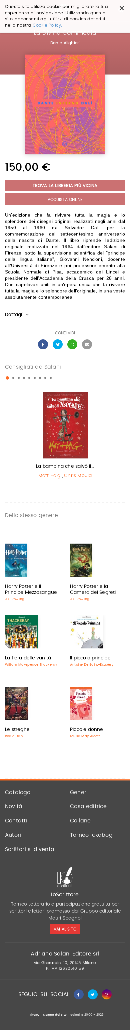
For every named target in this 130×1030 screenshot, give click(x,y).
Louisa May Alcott (85, 736)
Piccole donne (86, 729)
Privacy (34, 1014)
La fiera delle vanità (28, 658)
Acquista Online (65, 200)
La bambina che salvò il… (65, 466)
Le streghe (17, 729)
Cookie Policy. (47, 25)
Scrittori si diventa (29, 849)
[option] (65, 437)
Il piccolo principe (90, 658)
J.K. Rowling (14, 599)
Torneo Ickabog (91, 835)
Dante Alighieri (65, 43)
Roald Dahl (14, 736)
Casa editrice (88, 806)
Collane (80, 820)
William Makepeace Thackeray (31, 664)
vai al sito (65, 929)
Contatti (16, 820)
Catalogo (18, 792)
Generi (79, 792)
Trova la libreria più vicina (65, 186)
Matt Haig (49, 475)
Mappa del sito (55, 1014)
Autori (13, 835)
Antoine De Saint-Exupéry (92, 664)
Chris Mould (78, 475)
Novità (13, 806)
